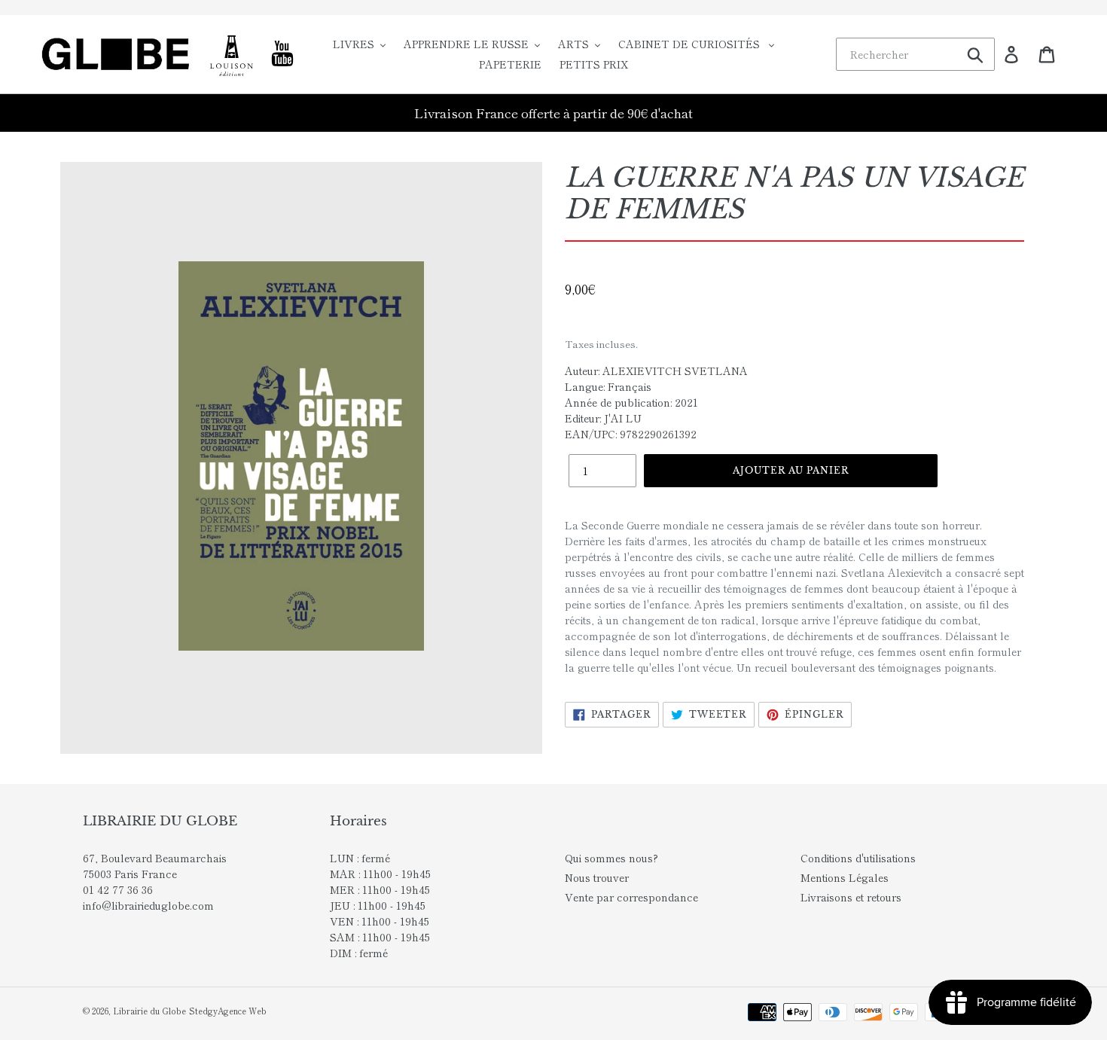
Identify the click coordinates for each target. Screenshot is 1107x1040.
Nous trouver (597, 877)
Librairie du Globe (149, 1011)
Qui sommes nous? (611, 857)
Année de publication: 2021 (631, 402)
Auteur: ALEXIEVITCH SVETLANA (656, 370)
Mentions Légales (845, 877)
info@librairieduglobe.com (148, 905)
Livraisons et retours (851, 896)
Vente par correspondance (631, 896)
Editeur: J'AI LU (603, 417)
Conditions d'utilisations (858, 857)
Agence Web (242, 1011)
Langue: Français (608, 386)
